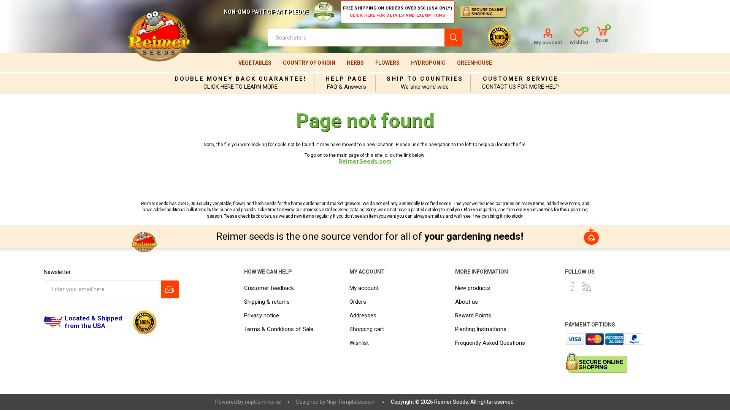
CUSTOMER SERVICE (521, 78)
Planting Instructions (480, 329)
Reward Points (473, 315)
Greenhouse (474, 63)
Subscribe (170, 289)
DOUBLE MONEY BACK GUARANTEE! (240, 78)
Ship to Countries (425, 78)
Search (453, 37)
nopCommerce (263, 402)
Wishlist (359, 342)
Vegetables (254, 63)
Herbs (355, 63)
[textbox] (356, 37)
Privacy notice (261, 315)
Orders (357, 301)
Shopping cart (366, 329)
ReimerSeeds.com (365, 161)
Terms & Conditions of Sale (278, 329)
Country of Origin (309, 63)
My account (548, 42)
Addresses (362, 315)
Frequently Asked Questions (490, 342)
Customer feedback (269, 288)
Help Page (346, 78)
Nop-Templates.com (351, 402)
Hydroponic (428, 63)
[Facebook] (572, 286)
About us (466, 301)
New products (472, 288)
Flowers (387, 63)
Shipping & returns (267, 301)
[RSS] (587, 286)
